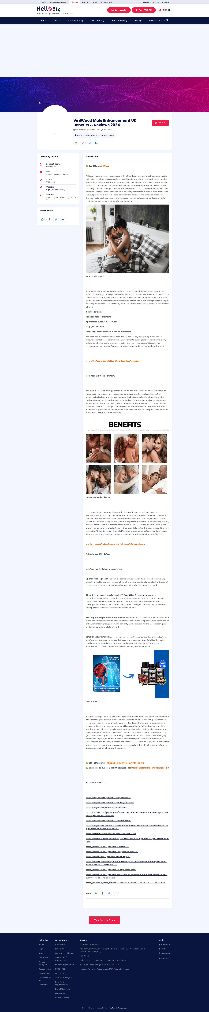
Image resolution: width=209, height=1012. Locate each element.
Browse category (43, 963)
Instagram (165, 953)
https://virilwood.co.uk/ (55, 189)
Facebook (165, 944)
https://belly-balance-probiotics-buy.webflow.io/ (108, 797)
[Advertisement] (103, 60)
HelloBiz (74, 2)
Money (94, 2)
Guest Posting (97, 20)
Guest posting (45, 969)
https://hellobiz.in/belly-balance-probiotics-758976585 (111, 833)
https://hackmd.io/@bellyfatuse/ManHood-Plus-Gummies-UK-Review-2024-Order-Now (125, 882)
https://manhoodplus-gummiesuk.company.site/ (108, 856)
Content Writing (75, 20)
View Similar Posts (104, 920)
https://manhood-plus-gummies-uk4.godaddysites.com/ (112, 851)
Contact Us (44, 984)
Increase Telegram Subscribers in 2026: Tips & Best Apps (104, 969)
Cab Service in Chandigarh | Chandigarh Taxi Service (103, 960)
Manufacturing (61, 973)
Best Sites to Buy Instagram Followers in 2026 (99, 964)
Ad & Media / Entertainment (61, 958)
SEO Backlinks (44, 973)
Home (43, 20)
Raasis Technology (58, 2)
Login (41, 949)
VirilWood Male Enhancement (134, 595)
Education (59, 949)
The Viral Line (106, 2)
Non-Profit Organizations (61, 983)
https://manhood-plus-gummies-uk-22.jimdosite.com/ (111, 869)
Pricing (138, 20)
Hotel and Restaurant (64, 964)
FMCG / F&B (60, 969)
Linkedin (164, 958)
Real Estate (60, 993)
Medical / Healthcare (64, 953)
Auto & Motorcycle (63, 977)
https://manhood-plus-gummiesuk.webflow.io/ (107, 846)
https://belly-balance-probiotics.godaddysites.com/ (110, 802)
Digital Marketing (62, 989)
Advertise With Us (151, 2)
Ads (56, 20)
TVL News (42, 2)
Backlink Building (119, 20)
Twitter (164, 949)
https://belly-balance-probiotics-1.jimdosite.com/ (108, 820)
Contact (166, 2)
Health (85, 2)
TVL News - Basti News (90, 944)
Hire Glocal (84, 956)
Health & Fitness (62, 998)
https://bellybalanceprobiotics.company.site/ (106, 807)
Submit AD (43, 957)
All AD (41, 953)
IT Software (60, 944)
